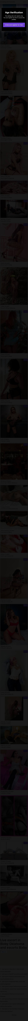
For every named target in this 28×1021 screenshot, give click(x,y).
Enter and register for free (14, 25)
